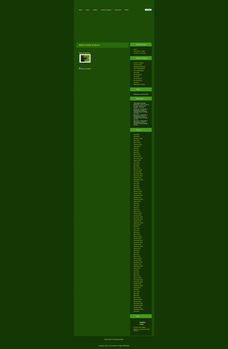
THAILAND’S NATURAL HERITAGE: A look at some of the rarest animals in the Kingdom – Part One (141, 105)
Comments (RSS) (118, 339)
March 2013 (137, 234)
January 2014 (137, 215)
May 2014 (136, 207)
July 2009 (136, 311)
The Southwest (138, 80)
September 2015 (138, 179)
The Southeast (138, 78)
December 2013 (138, 217)
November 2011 (138, 262)
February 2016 (138, 170)
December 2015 (138, 174)
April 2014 (136, 209)
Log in (135, 49)
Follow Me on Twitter (139, 51)
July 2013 (136, 227)
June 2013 (136, 228)
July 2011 (136, 270)
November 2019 (138, 138)
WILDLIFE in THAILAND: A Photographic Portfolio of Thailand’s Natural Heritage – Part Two (141, 117)
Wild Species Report (139, 84)
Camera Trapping (138, 63)
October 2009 (137, 307)
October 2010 (137, 283)
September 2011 (138, 266)
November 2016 (138, 158)
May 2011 (136, 274)
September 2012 (138, 246)
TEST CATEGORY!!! (139, 68)
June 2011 (136, 272)
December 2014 (138, 195)
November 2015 (138, 176)
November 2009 (138, 305)
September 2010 (138, 285)
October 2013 (137, 221)
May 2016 (136, 164)
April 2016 (136, 166)
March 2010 (137, 297)
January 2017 (137, 156)
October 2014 (137, 197)
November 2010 (138, 281)
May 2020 (136, 134)
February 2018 (138, 144)
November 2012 (138, 242)
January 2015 (137, 193)
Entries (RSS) (108, 339)
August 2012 (137, 248)
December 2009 (138, 303)
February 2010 (138, 299)
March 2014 (137, 211)
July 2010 (136, 289)
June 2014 (136, 205)
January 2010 (137, 301)
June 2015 (136, 183)
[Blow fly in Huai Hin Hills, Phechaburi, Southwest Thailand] (85, 58)
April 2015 (136, 187)
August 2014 (137, 201)
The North (136, 72)
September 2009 (138, 309)
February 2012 (138, 258)
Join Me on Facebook (140, 53)
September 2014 (138, 199)
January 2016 (137, 172)
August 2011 (137, 268)
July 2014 (136, 203)
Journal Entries (138, 64)
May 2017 (136, 150)
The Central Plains (139, 70)
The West (136, 82)
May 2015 (136, 185)
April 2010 (136, 295)
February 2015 (138, 191)
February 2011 (138, 278)
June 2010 (136, 291)
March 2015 (137, 189)
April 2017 (136, 152)
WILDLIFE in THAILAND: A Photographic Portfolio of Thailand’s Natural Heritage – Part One (141, 123)
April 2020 (136, 136)
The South (136, 76)
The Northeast (138, 74)
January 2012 (137, 260)
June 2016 (136, 162)
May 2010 (136, 293)
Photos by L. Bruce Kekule (141, 94)
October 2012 (137, 244)
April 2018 (136, 140)
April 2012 (136, 254)
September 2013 (138, 223)
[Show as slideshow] (84, 53)
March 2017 (137, 154)
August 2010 (137, 287)
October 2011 (137, 264)
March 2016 (137, 168)
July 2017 (136, 148)
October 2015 (137, 177)
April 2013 (136, 232)
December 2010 (138, 280)
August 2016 (137, 160)
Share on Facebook (86, 68)
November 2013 (138, 219)
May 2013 (136, 230)
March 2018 (137, 142)
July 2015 (136, 181)
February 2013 (138, 236)
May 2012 (136, 252)
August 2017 (137, 146)
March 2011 (137, 276)
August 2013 (137, 225)
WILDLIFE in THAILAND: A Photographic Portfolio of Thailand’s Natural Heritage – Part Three (141, 111)
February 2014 (138, 213)
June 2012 (136, 250)
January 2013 (137, 238)
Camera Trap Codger (140, 327)
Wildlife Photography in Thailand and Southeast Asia (95, 2)
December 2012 (138, 240)
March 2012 (137, 256)
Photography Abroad (139, 66)
